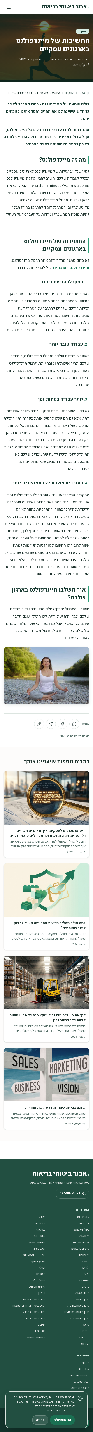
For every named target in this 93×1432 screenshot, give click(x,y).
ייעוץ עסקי (38, 1261)
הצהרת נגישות (80, 1388)
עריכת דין (39, 1331)
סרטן (86, 1324)
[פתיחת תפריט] (9, 7)
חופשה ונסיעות (35, 1242)
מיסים (85, 1286)
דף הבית (84, 93)
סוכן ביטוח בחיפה (78, 1305)
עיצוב (41, 1324)
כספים (40, 1274)
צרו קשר (83, 1369)
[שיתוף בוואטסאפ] (74, 724)
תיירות (85, 1343)
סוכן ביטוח (82, 1299)
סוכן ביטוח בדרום (34, 1299)
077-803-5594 (69, 1193)
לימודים (84, 1280)
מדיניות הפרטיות (62, 1410)
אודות (85, 1362)
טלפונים (84, 1255)
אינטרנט (84, 1223)
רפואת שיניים (36, 1337)
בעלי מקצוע (81, 1229)
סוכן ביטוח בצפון (78, 1318)
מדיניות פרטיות (79, 1375)
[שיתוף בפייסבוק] (62, 724)
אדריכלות (83, 1217)
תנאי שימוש (81, 1381)
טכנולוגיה (39, 1248)
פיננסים (84, 1337)
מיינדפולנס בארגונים (71, 268)
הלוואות (84, 1236)
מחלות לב (39, 1280)
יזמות (85, 1261)
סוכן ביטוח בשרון (34, 1318)
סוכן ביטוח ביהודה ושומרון (28, 1305)
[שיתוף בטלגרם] (51, 724)
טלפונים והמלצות (34, 1255)
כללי (42, 1267)
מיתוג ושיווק (37, 1286)
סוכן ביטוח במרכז (34, 1312)
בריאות (40, 1229)
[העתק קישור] (39, 724)
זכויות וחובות (81, 1242)
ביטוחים (40, 1223)
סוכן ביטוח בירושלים (76, 1312)
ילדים (85, 1267)
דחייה (40, 1420)
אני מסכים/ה (62, 1420)
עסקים (83, 31)
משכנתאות (82, 1293)
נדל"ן (41, 1293)
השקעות (39, 1236)
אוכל (42, 1217)
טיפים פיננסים (80, 1248)
